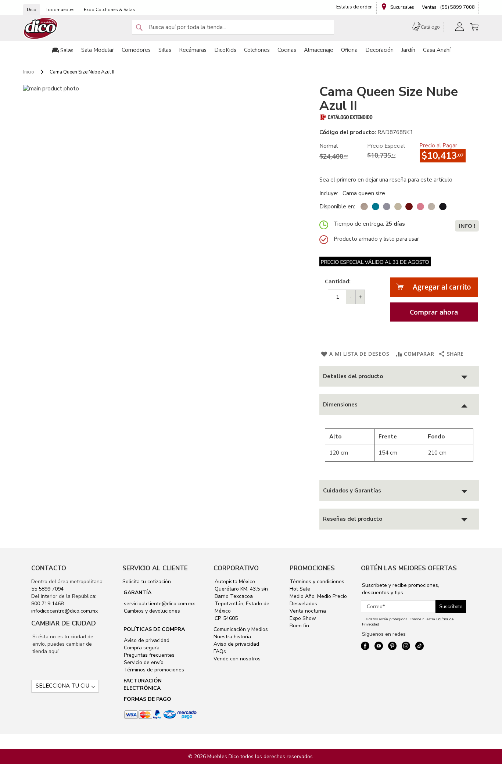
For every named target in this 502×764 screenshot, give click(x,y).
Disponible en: (337, 206)
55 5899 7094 (47, 588)
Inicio (28, 72)
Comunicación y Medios (241, 629)
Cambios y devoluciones (151, 610)
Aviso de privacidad (145, 640)
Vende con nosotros (237, 658)
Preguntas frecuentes (148, 655)
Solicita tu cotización (146, 581)
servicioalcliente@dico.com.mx (159, 603)
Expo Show (303, 618)
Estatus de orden (354, 7)
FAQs (220, 651)
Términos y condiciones (317, 581)
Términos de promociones (153, 669)
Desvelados (303, 603)
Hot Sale (300, 588)
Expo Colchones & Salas (109, 9)
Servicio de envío (143, 662)
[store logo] (40, 28)
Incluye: (330, 193)
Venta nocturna (308, 610)
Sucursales (401, 7)
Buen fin (299, 625)
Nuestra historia (232, 636)
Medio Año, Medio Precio (318, 596)
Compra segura (140, 647)
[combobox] (233, 27)
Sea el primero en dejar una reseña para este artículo (385, 179)
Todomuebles (60, 9)
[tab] (399, 376)
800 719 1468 (47, 603)
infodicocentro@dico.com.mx (64, 610)
